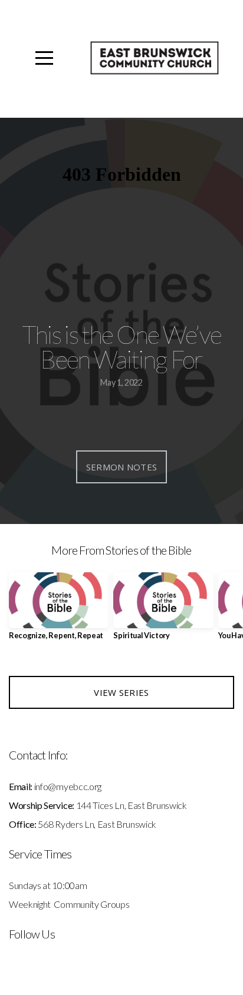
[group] (59, 610)
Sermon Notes (121, 467)
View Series (121, 692)
